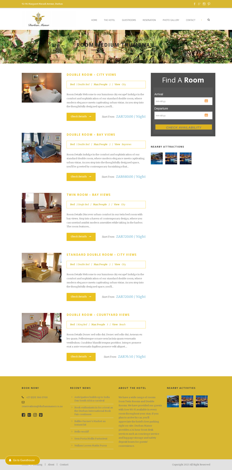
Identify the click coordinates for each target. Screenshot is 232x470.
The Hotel (109, 20)
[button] (206, 100)
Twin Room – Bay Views (89, 195)
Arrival (158, 94)
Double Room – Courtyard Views (98, 315)
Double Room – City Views (91, 75)
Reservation (149, 20)
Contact (190, 20)
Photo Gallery (171, 20)
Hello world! (81, 431)
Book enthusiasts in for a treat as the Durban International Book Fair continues (93, 411)
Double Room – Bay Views (91, 135)
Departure (161, 108)
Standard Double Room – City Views (102, 255)
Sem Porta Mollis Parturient (90, 438)
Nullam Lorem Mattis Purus (90, 445)
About (51, 464)
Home (94, 20)
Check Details (79, 116)
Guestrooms (129, 20)
